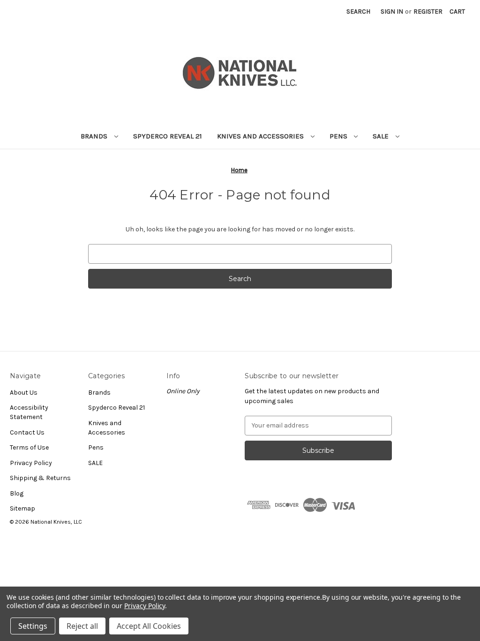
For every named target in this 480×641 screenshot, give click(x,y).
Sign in (392, 11)
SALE (381, 136)
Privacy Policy (31, 463)
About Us (24, 393)
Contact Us (27, 432)
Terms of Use (29, 447)
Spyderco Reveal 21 (167, 136)
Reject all (82, 626)
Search (358, 11)
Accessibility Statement (29, 412)
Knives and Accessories (261, 136)
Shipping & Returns (40, 478)
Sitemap (22, 508)
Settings (32, 626)
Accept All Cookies (149, 626)
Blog (16, 493)
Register (427, 11)
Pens (339, 136)
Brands (95, 136)
